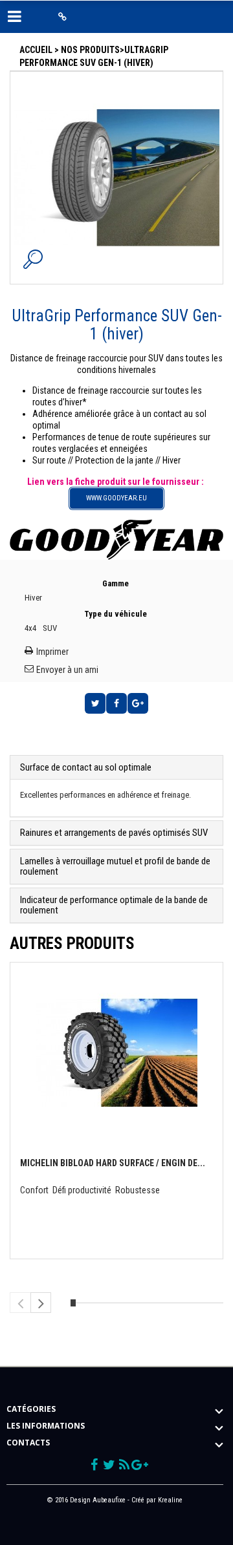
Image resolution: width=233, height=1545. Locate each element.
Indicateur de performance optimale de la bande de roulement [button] (114, 905)
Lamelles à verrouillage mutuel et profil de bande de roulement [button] (115, 866)
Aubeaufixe (109, 1500)
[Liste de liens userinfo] (62, 17)
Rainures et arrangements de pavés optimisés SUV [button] (114, 832)
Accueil (35, 50)
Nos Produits (90, 50)
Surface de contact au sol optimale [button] (85, 767)
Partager (116, 703)
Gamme (116, 583)
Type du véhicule (116, 614)
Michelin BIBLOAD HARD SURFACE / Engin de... (112, 1163)
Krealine (170, 1500)
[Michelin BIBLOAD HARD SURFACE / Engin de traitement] (116, 1048)
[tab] (116, 768)
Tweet (95, 703)
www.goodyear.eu (116, 498)
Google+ (138, 703)
